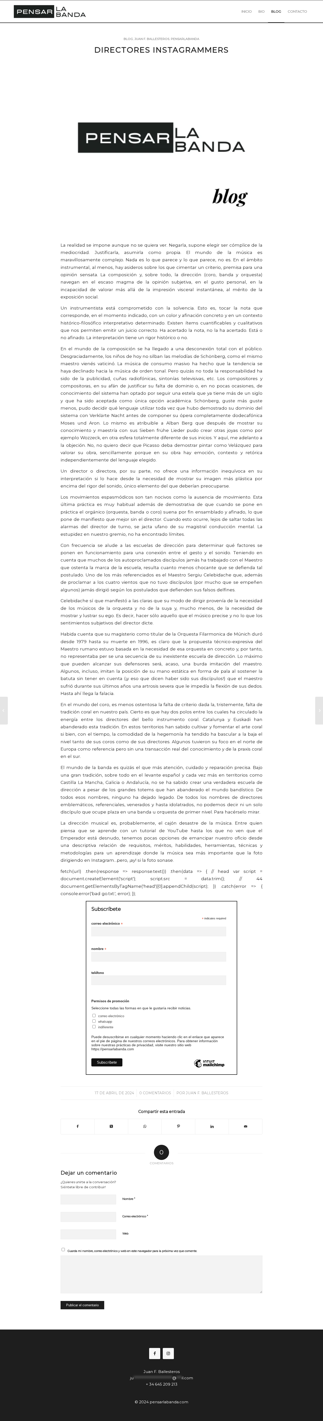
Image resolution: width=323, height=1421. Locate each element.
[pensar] (161, 149)
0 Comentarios (155, 1093)
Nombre (128, 1199)
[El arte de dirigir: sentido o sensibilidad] (319, 711)
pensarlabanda (185, 39)
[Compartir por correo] (245, 1126)
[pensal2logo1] (50, 11)
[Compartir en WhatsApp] (145, 1126)
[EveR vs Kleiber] (4, 711)
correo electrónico (107, 924)
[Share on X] (111, 1126)
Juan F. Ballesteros (151, 39)
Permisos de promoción (110, 1001)
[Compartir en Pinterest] (178, 1126)
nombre (98, 949)
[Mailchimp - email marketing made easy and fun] (209, 1067)
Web (125, 1233)
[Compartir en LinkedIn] (212, 1126)
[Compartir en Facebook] (77, 1126)
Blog (128, 39)
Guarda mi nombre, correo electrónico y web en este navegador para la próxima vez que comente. (132, 1251)
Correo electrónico (135, 1216)
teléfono (97, 973)
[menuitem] (246, 11)
